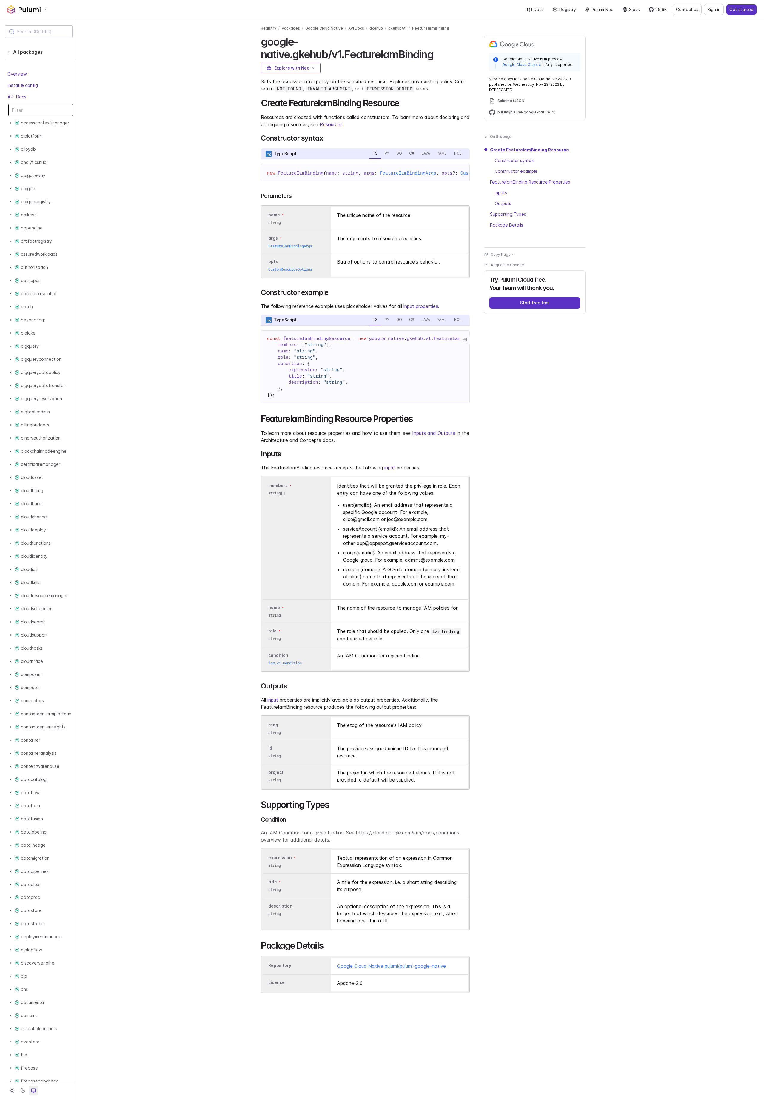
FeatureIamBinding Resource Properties (530, 181)
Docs (539, 9)
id (270, 748)
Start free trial (534, 302)
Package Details (506, 224)
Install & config (22, 85)
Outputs (503, 203)
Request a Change (507, 265)
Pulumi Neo (603, 9)
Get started (741, 9)
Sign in (713, 9)
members (278, 485)
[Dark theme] (22, 1090)
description (280, 905)
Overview (17, 74)
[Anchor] (438, 53)
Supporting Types (508, 214)
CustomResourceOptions (290, 269)
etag (273, 724)
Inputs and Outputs (433, 433)
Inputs (501, 192)
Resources (331, 124)
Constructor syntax (514, 160)
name (274, 607)
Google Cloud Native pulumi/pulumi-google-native (391, 966)
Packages (291, 28)
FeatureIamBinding (430, 28)
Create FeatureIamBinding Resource (529, 149)
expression (280, 857)
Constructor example (516, 171)
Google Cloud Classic (521, 64)
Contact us (687, 9)
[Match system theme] (33, 1090)
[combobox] (39, 31)
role (272, 630)
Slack (634, 9)
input (389, 468)
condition (278, 655)
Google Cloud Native (324, 28)
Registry (567, 9)
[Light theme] (12, 1090)
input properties (420, 306)
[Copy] (464, 340)
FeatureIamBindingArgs (408, 173)
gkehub (376, 28)
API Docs (17, 97)
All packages (28, 52)
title (272, 881)
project (276, 772)
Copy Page (501, 254)
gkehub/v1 (397, 28)
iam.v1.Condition (285, 663)
